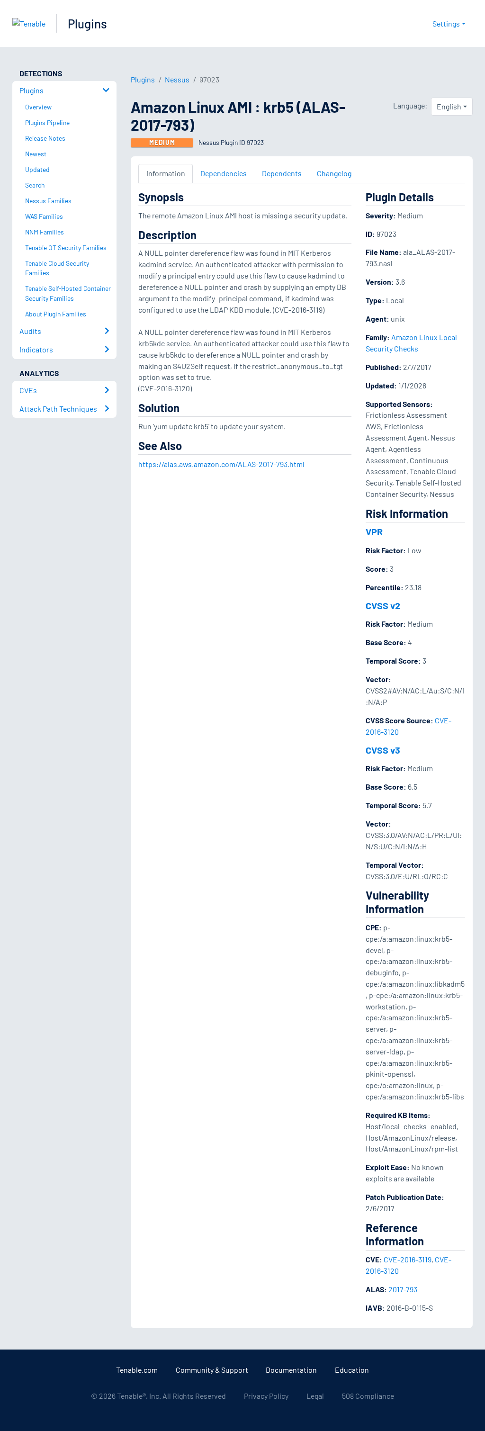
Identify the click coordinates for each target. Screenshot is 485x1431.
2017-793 (402, 1289)
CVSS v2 (383, 605)
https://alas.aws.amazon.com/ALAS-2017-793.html (221, 463)
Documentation (291, 1369)
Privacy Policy (266, 1395)
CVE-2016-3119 (407, 1259)
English (449, 106)
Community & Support (212, 1369)
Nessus (177, 79)
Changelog (334, 173)
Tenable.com (137, 1369)
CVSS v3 (383, 750)
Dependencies (223, 173)
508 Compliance (368, 1395)
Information (165, 173)
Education (352, 1369)
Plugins (87, 23)
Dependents (282, 173)
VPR (374, 531)
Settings (446, 23)
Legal (315, 1395)
